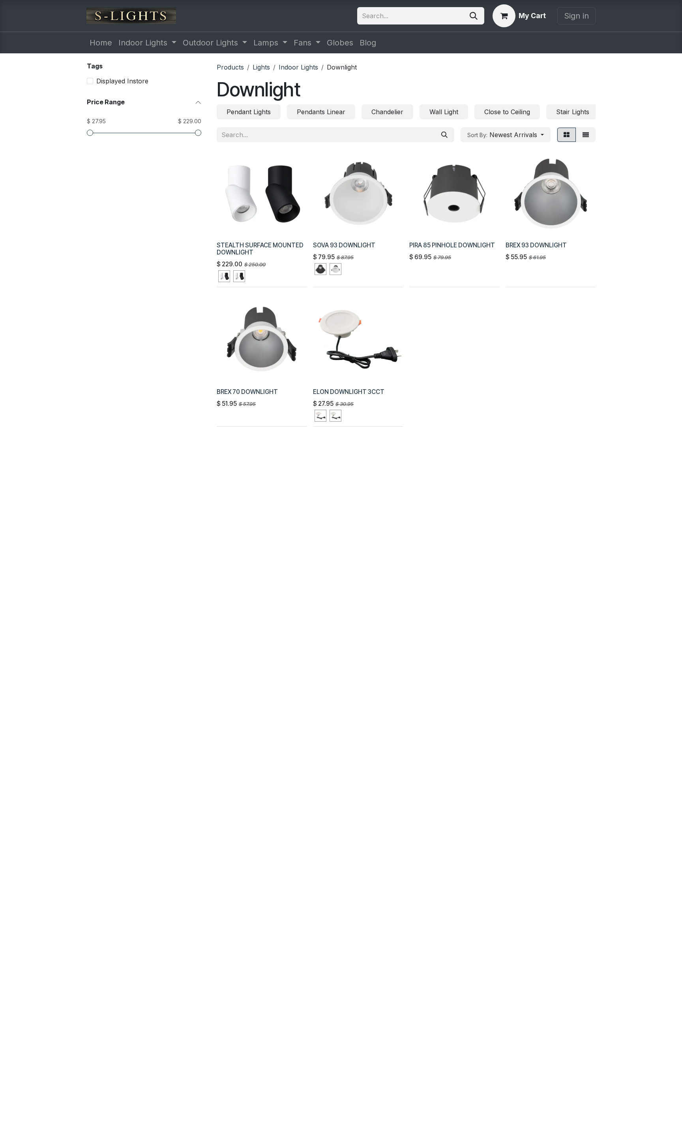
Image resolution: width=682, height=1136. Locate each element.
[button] (506, 134)
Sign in (576, 16)
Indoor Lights (298, 67)
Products (230, 67)
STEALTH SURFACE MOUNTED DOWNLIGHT (260, 248)
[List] (586, 134)
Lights (261, 67)
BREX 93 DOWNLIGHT (536, 245)
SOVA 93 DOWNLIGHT (344, 245)
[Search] (473, 15)
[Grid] (566, 134)
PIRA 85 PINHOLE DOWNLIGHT (452, 245)
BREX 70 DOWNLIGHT (247, 392)
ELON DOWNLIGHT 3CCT (348, 392)
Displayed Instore (122, 81)
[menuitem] (100, 43)
